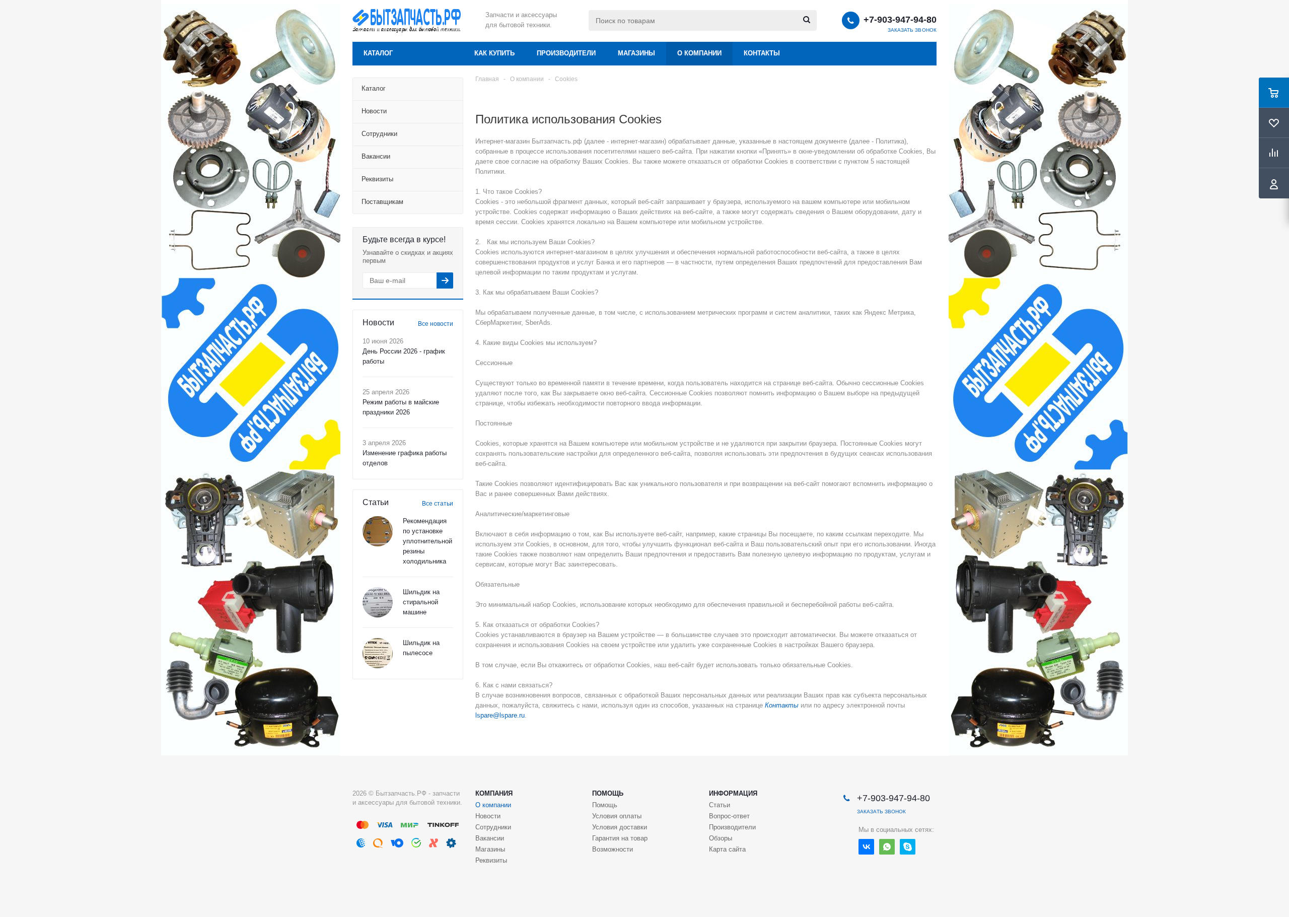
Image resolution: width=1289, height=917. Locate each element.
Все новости (435, 323)
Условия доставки (619, 827)
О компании (699, 53)
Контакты (762, 53)
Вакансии (489, 838)
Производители (566, 53)
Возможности (612, 849)
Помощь (607, 793)
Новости (487, 816)
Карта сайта (727, 849)
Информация (733, 793)
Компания (494, 793)
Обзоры (720, 838)
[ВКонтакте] (866, 847)
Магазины (636, 53)
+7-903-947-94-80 (900, 19)
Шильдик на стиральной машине (421, 602)
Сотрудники (493, 827)
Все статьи (437, 503)
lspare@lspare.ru (500, 715)
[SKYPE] (907, 847)
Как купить (494, 53)
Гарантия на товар (620, 838)
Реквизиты (491, 860)
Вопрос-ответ (729, 816)
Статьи (719, 805)
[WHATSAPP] (887, 847)
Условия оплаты (616, 816)
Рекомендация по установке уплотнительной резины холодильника (427, 541)
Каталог (378, 53)
